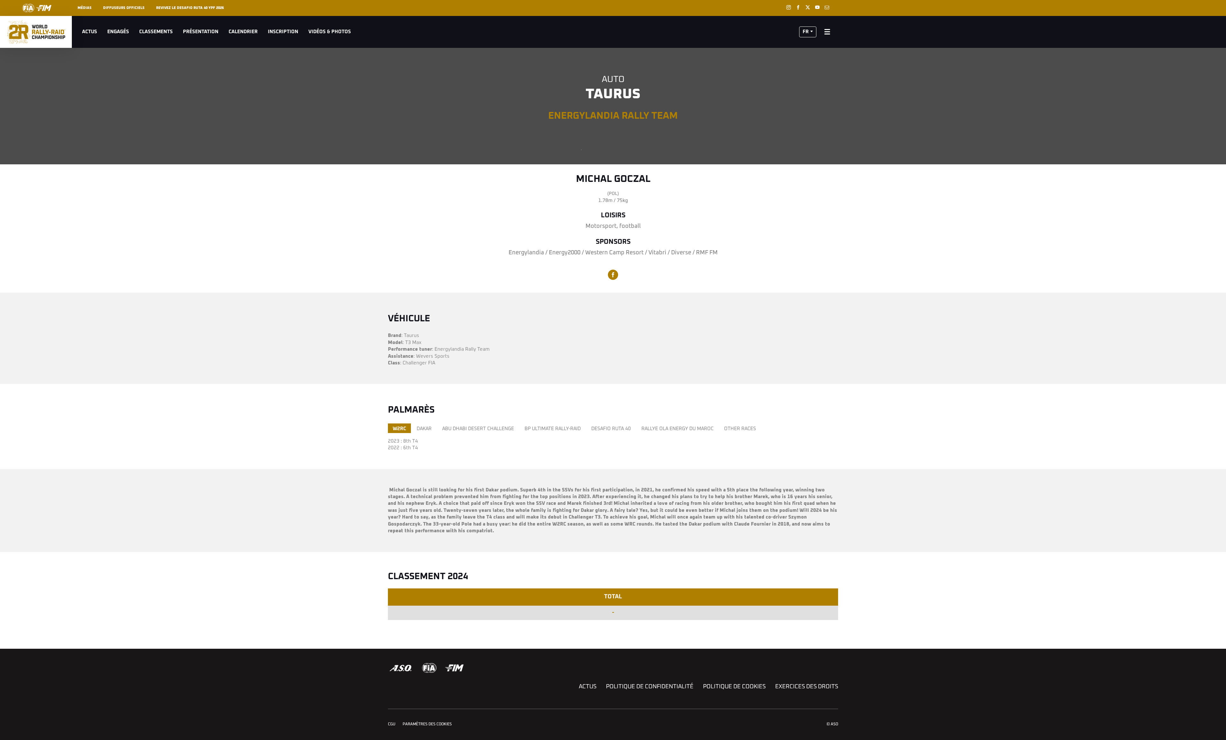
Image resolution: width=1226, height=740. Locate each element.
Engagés (118, 31)
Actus (89, 31)
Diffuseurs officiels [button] (124, 8)
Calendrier (243, 31)
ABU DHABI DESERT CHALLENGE (478, 428)
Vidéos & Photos (329, 31)
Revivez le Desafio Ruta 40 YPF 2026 (190, 8)
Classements (156, 31)
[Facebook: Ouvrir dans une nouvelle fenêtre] (798, 7)
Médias (85, 8)
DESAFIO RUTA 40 (611, 428)
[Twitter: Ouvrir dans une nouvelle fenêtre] (808, 7)
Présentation (200, 31)
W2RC (399, 428)
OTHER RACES (740, 428)
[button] (807, 31)
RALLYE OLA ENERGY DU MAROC (677, 428)
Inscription (283, 31)
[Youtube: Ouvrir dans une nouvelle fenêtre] (817, 7)
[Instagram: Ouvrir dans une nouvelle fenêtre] (788, 7)
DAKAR (424, 428)
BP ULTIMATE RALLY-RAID (553, 428)
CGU (391, 724)
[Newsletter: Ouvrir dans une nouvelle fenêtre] (827, 7)
